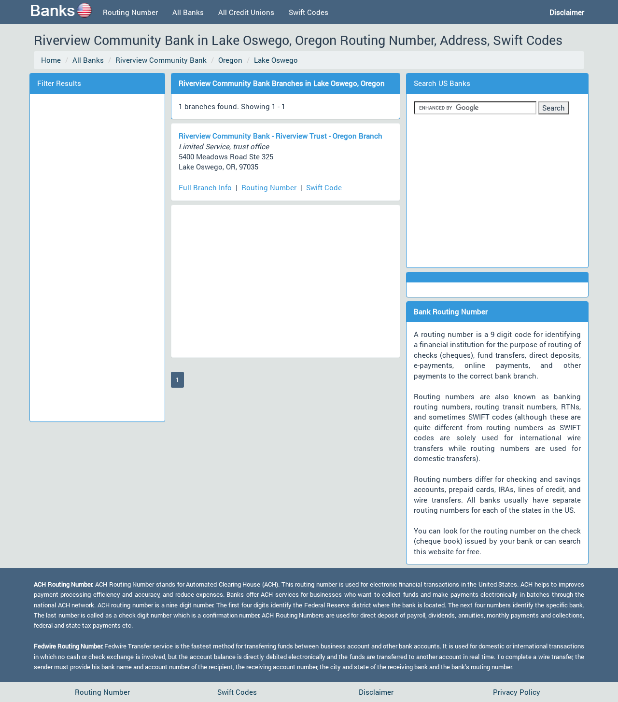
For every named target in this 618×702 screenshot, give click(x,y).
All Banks (188, 12)
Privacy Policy (516, 692)
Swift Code (324, 187)
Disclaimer (376, 692)
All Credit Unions (246, 12)
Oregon (230, 60)
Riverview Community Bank (161, 60)
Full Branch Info (205, 187)
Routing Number (130, 12)
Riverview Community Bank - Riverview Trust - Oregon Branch (280, 135)
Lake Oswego (276, 60)
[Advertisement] (97, 256)
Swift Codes (308, 12)
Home (51, 60)
